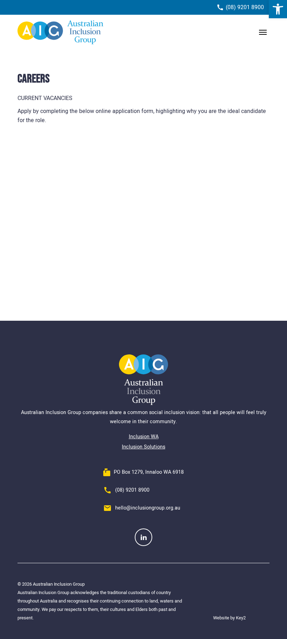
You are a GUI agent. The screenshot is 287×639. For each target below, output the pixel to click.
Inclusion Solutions (143, 447)
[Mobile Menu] (263, 32)
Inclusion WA (144, 436)
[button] (278, 9)
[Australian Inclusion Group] (60, 32)
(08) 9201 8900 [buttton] (132, 490)
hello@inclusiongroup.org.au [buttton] (147, 508)
